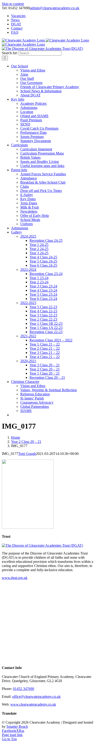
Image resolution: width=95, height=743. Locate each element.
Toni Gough (27, 454)
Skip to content (13, 4)
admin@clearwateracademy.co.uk (54, 8)
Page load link (12, 735)
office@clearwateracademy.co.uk (36, 696)
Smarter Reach (17, 726)
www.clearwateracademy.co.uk (33, 704)
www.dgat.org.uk (14, 578)
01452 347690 (23, 689)
